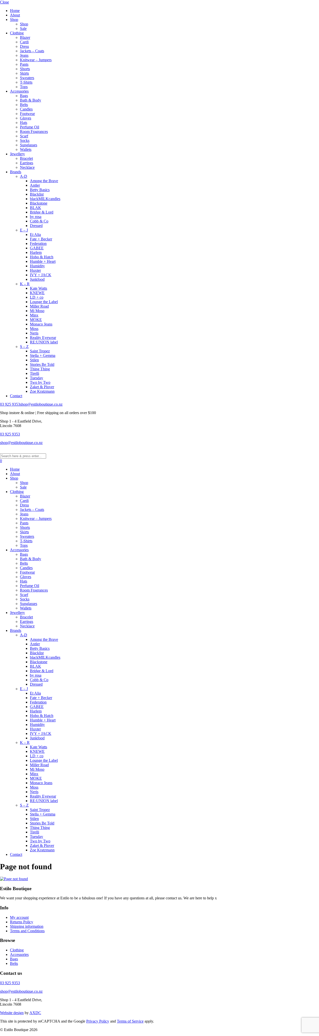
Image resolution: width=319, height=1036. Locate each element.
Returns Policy (21, 922)
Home (15, 10)
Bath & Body (30, 100)
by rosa (35, 217)
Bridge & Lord (41, 212)
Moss (34, 329)
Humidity (37, 266)
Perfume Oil (29, 127)
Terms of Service (130, 1021)
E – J (24, 230)
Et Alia (35, 234)
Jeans (24, 55)
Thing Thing (40, 369)
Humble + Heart (43, 261)
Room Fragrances (34, 131)
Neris (34, 333)
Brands (15, 172)
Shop (14, 19)
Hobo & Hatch (41, 257)
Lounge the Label (44, 302)
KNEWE (37, 293)
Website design (12, 1013)
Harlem (36, 252)
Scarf (24, 136)
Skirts (24, 73)
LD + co (36, 297)
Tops (24, 87)
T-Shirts (26, 82)
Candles (26, 109)
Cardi (24, 42)
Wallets (25, 149)
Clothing (17, 33)
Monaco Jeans (41, 324)
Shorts (25, 69)
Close (4, 2)
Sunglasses (28, 145)
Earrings (26, 163)
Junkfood (37, 279)
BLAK (35, 208)
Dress (24, 46)
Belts (24, 105)
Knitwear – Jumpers (36, 60)
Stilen (34, 360)
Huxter (35, 270)
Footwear (27, 113)
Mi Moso (37, 311)
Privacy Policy (97, 1021)
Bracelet (26, 158)
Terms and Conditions (27, 931)
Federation (38, 243)
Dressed (36, 225)
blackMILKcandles (45, 199)
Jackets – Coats (32, 51)
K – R (25, 284)
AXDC (35, 1013)
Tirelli (34, 373)
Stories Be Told (42, 364)
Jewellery (17, 154)
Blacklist (37, 194)
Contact (16, 396)
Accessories (19, 91)
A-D (23, 176)
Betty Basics (40, 190)
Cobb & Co (39, 221)
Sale (23, 28)
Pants (24, 64)
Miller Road (39, 306)
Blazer (25, 37)
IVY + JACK (40, 275)
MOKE (36, 320)
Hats (23, 122)
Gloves (25, 118)
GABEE (37, 248)
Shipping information (26, 926)
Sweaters (27, 78)
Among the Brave (44, 181)
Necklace (27, 167)
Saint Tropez (40, 351)
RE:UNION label (44, 342)
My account (19, 917)
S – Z (24, 346)
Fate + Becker (41, 239)
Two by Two (40, 382)
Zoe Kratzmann (42, 391)
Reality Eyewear (43, 337)
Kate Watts (38, 288)
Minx (34, 315)
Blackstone (38, 203)
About (15, 15)
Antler (35, 185)
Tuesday (36, 378)
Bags (24, 96)
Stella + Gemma (42, 355)
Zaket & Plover (42, 387)
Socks (24, 140)
